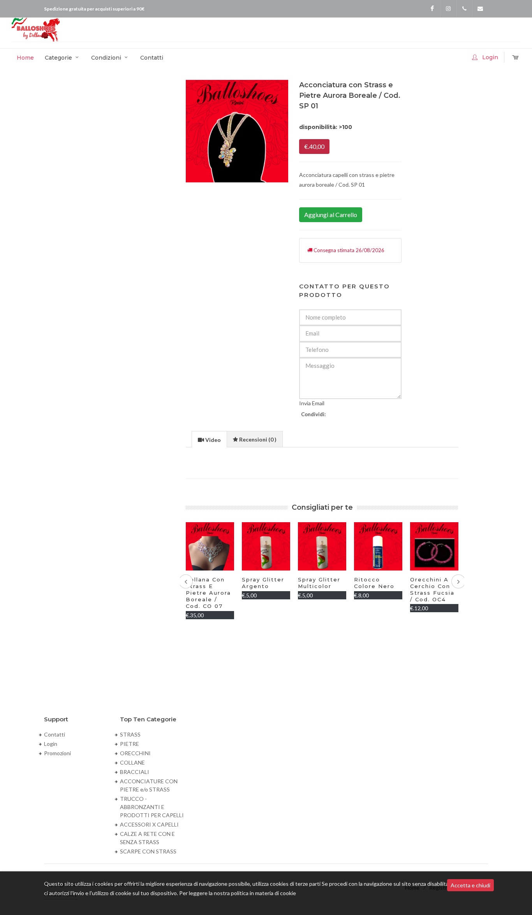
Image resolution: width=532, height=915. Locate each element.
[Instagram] (448, 8)
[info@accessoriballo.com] (480, 8)
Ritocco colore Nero (318, 582)
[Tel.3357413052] (464, 8)
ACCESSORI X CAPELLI (149, 824)
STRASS (130, 734)
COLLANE (132, 762)
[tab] (209, 439)
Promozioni (57, 753)
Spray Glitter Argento (207, 582)
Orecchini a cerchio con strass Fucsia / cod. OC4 (376, 589)
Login (50, 743)
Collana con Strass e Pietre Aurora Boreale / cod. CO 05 (432, 592)
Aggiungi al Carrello (330, 214)
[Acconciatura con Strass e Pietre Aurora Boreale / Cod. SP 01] (237, 131)
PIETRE (129, 743)
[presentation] (209, 439)
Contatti (54, 734)
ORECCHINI (135, 753)
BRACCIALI (134, 771)
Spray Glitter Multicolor (263, 582)
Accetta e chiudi (470, 885)
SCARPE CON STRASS (148, 851)
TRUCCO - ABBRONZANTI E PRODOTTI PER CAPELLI (152, 806)
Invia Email (311, 403)
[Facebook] (432, 8)
